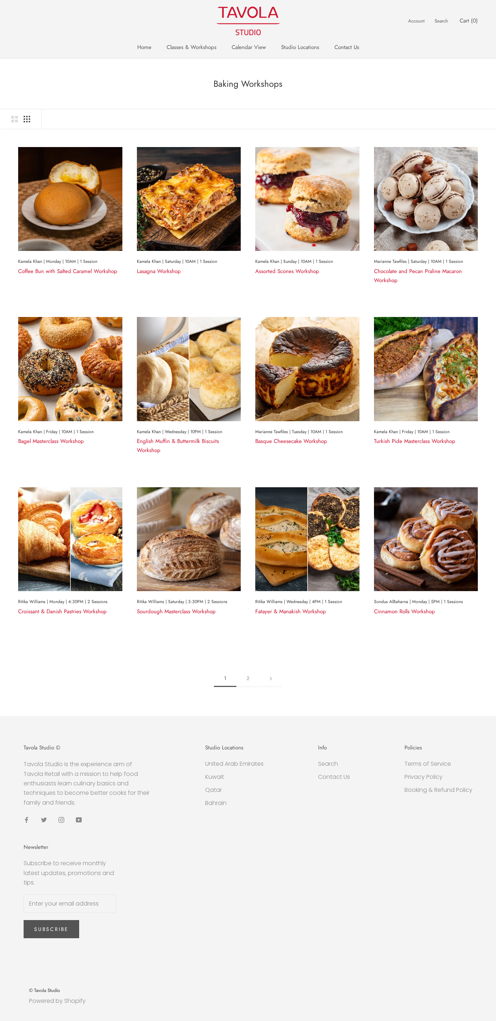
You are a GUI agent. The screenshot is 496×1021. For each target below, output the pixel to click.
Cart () (469, 21)
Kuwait (214, 777)
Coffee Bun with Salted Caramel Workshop (67, 271)
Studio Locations (300, 47)
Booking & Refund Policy (438, 790)
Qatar (213, 790)
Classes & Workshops (191, 47)
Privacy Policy (423, 777)
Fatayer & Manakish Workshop (290, 611)
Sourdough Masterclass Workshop (176, 611)
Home (144, 47)
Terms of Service (427, 764)
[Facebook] (26, 819)
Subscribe (51, 929)
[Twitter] (44, 819)
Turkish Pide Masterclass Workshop (414, 441)
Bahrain (216, 803)
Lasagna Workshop (159, 271)
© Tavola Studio (44, 990)
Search (441, 20)
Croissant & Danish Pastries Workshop (62, 611)
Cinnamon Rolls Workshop (404, 611)
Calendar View (249, 47)
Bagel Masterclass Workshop (51, 441)
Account (416, 20)
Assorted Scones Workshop (287, 271)
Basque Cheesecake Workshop (291, 441)
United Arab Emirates (234, 764)
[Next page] (271, 678)
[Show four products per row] (27, 119)
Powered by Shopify (57, 1001)
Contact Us (346, 47)
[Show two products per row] (14, 119)
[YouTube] (79, 819)
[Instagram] (61, 819)
